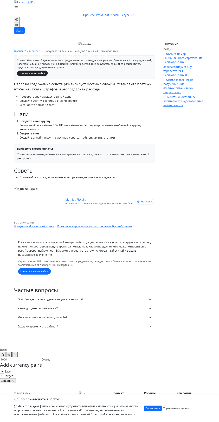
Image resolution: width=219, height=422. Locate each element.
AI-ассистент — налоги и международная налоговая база (99, 203)
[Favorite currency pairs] (2, 354)
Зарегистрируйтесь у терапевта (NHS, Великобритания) (177, 71)
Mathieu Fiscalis (75, 199)
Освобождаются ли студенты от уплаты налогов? (50, 299)
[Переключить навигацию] (16, 6)
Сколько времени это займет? (38, 326)
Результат (102, 15)
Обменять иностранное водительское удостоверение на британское (183, 101)
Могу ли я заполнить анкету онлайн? (42, 317)
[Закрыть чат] (15, 354)
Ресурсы (126, 15)
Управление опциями (176, 408)
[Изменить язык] (17, 24)
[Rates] (17, 19)
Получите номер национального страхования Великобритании (94, 226)
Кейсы (115, 15)
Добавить (8, 381)
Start (19, 30)
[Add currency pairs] (9, 354)
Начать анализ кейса (32, 73)
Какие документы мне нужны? (38, 308)
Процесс (89, 15)
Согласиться (153, 408)
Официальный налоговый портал (34, 226)
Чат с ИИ (146, 201)
